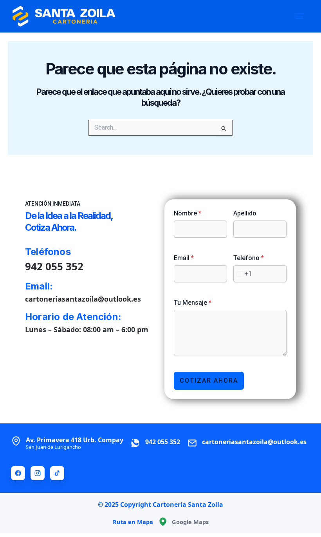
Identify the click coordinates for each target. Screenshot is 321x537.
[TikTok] (57, 473)
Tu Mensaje (192, 302)
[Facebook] (18, 473)
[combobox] (243, 274)
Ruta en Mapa (133, 522)
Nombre (187, 213)
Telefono (248, 258)
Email (184, 258)
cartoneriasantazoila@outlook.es (83, 299)
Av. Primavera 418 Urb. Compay (74, 443)
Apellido (244, 213)
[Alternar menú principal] (299, 16)
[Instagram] (38, 473)
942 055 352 (54, 266)
